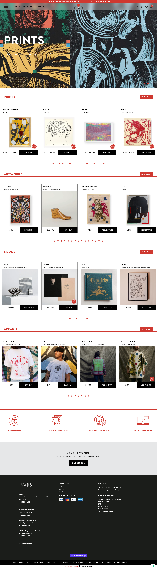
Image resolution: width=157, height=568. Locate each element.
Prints (16, 6)
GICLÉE (48, 55)
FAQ (99, 504)
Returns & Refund (104, 502)
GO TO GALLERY (146, 329)
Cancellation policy (121, 562)
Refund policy (64, 562)
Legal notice (106, 562)
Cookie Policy (103, 509)
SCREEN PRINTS (12, 55)
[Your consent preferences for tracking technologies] (153, 566)
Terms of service (77, 562)
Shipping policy (50, 562)
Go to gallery (146, 97)
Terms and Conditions (105, 511)
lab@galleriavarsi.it (25, 533)
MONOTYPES (32, 55)
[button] (134, 83)
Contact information (92, 562)
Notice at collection (71, 566)
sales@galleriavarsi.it (26, 523)
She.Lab (61, 489)
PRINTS (24, 40)
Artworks (28, 6)
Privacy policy (38, 562)
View (10, 230)
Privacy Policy (103, 506)
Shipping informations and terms (109, 499)
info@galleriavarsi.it (25, 512)
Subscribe (78, 463)
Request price (28, 230)
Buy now (28, 153)
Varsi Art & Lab (24, 562)
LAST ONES (42, 6)
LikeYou (61, 491)
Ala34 (60, 487)
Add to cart (146, 153)
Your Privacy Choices (86, 566)
